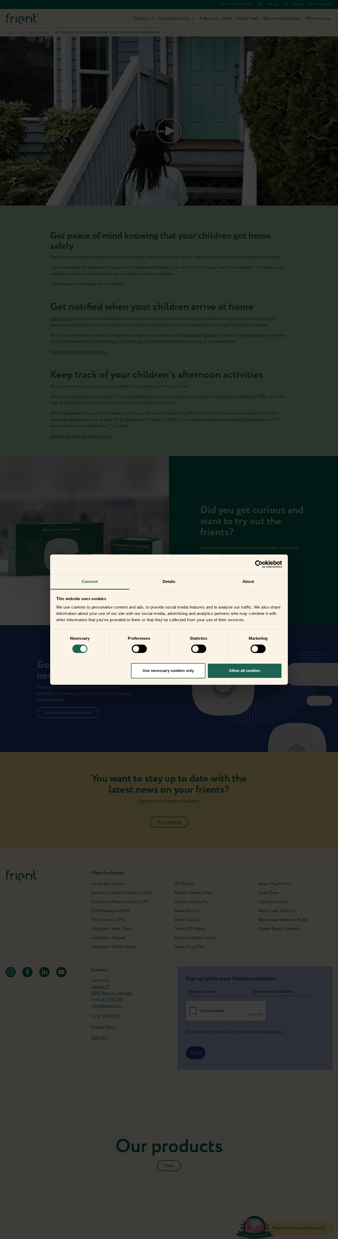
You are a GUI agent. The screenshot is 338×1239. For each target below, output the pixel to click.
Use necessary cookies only (168, 671)
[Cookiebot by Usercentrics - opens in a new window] (259, 564)
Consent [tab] (90, 581)
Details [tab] (169, 581)
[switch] (139, 648)
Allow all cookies (244, 671)
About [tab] (248, 581)
